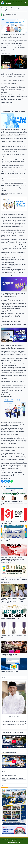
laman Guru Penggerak (8, 135)
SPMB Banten (5, 780)
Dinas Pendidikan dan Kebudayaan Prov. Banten (12, 778)
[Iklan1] (14, 807)
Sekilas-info (14, 14)
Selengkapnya (14, 727)
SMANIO (18, 842)
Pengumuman (8, 14)
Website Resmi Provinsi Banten (9, 775)
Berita (4, 14)
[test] (14, 830)
